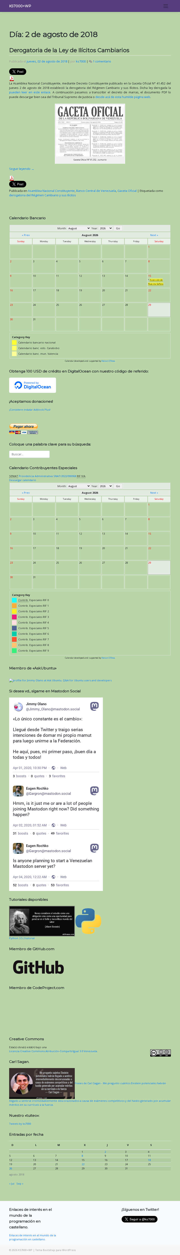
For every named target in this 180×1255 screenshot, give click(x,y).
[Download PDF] (11, 78)
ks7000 (81, 61)
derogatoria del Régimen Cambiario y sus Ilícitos (42, 195)
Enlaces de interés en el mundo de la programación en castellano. (32, 1237)
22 (83, 1164)
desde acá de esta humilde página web (122, 97)
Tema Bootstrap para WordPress (55, 1250)
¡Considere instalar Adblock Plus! (29, 409)
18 (149, 1160)
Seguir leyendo (21, 169)
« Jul (11, 1183)
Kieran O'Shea (108, 361)
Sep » (19, 1183)
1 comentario (102, 61)
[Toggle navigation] (166, 5)
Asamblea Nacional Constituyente (51, 191)
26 (10, 1168)
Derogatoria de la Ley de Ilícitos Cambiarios (69, 50)
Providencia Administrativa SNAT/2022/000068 (47, 476)
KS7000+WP (20, 6)
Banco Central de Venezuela (96, 191)
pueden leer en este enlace (29, 92)
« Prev (26, 235)
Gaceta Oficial (127, 191)
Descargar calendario (22, 480)
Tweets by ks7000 (20, 1123)
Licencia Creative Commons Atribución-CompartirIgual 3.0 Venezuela (53, 1051)
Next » (154, 235)
